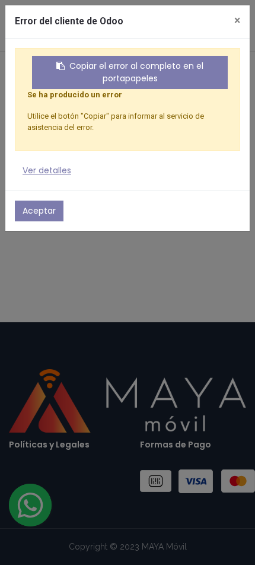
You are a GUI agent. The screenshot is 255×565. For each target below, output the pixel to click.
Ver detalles (47, 170)
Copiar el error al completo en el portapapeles (136, 72)
